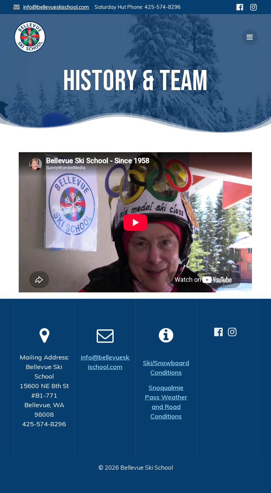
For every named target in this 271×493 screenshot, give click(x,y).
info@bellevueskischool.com (56, 7)
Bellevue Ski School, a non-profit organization (138, 482)
